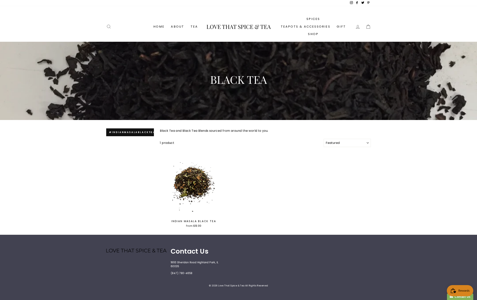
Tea (194, 26)
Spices (313, 19)
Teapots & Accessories (305, 26)
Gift (341, 26)
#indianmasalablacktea (131, 132)
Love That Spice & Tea (238, 26)
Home (159, 26)
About (177, 26)
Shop (313, 34)
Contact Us (461, 296)
